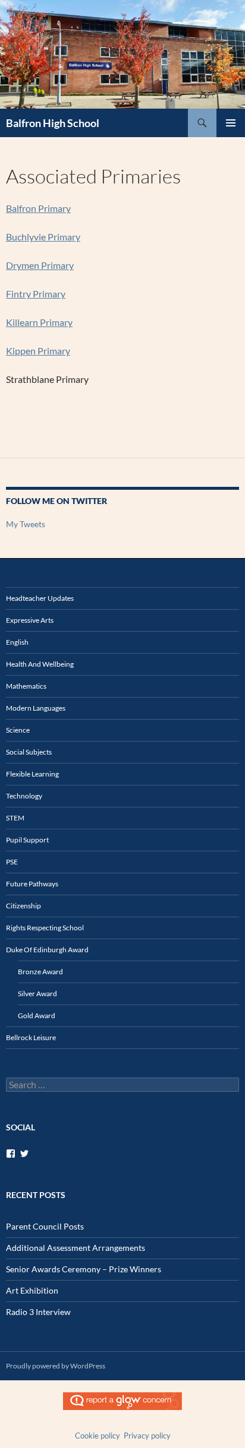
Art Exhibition (32, 1290)
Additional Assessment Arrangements (75, 1248)
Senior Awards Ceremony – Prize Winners (83, 1269)
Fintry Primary (35, 293)
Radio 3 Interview (38, 1312)
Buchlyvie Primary (43, 236)
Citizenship (23, 905)
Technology (24, 795)
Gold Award (36, 1015)
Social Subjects (29, 751)
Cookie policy (97, 1435)
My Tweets (25, 524)
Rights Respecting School (45, 927)
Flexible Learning (32, 773)
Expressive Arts (30, 620)
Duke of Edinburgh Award (47, 949)
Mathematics (26, 686)
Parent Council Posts (45, 1226)
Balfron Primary (38, 208)
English (17, 642)
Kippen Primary (38, 350)
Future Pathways (32, 883)
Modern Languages (35, 708)
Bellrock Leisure (31, 1037)
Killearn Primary (39, 322)
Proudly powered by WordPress (55, 1365)
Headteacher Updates (40, 598)
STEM (15, 817)
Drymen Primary (40, 265)
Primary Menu (230, 123)
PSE (12, 861)
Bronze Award (40, 971)
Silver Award (37, 993)
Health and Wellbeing (40, 664)
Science (18, 729)
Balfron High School (52, 122)
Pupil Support (27, 839)
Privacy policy (147, 1435)
